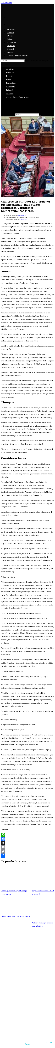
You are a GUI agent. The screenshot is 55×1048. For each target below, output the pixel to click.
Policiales (10, 72)
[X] (27, 843)
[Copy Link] (27, 851)
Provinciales (11, 83)
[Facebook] (27, 839)
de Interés (10, 69)
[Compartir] (27, 856)
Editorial (9, 90)
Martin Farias (22, 215)
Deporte (9, 76)
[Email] (27, 847)
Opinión (9, 94)
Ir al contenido (6, 3)
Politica (9, 79)
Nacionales (10, 86)
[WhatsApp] (27, 835)
